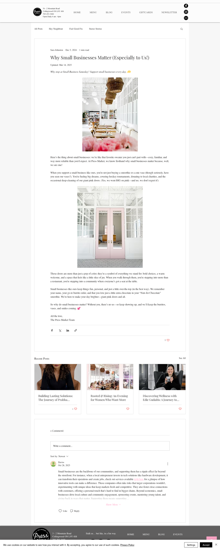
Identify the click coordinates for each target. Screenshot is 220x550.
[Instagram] (186, 12)
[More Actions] (168, 464)
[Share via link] (75, 330)
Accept (206, 544)
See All (182, 358)
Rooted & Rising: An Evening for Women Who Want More (109, 398)
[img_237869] (186, 18)
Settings (191, 544)
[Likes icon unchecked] (60, 511)
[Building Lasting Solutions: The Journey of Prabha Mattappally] (57, 377)
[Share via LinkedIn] (67, 330)
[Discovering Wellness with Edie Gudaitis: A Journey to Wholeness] (162, 377)
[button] (181, 28)
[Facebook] (186, 6)
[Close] (216, 544)
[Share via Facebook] (51, 330)
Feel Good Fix (76, 28)
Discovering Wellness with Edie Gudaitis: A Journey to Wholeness (160, 398)
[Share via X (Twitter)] (59, 330)
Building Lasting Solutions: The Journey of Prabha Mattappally (55, 398)
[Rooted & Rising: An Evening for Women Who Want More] (110, 377)
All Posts (38, 28)
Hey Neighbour (56, 28)
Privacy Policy (127, 544)
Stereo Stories (95, 28)
